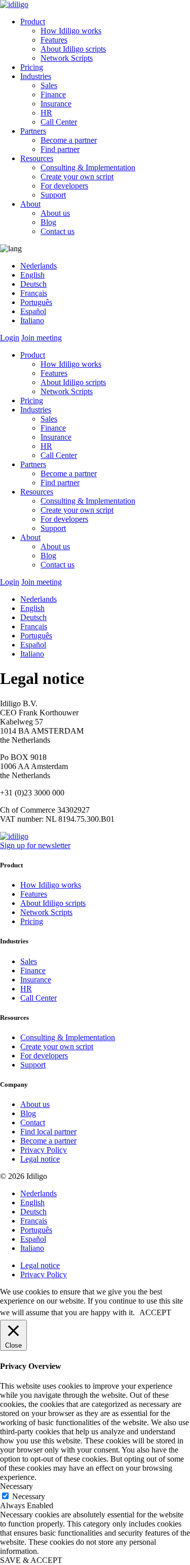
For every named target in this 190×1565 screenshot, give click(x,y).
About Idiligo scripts (73, 49)
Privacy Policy (43, 1150)
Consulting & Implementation (88, 167)
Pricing (31, 67)
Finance (53, 94)
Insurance (56, 103)
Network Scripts (67, 58)
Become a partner (69, 140)
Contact (32, 1122)
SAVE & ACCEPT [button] (31, 1560)
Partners (33, 131)
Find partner (60, 149)
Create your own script (77, 176)
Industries (35, 76)
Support (53, 194)
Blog (48, 222)
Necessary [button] (16, 1486)
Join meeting (41, 337)
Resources (36, 158)
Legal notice (40, 1159)
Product (32, 21)
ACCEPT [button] (155, 1312)
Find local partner (48, 1131)
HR (46, 112)
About (30, 204)
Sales (49, 85)
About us (55, 213)
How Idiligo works (71, 30)
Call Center (59, 122)
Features (54, 39)
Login (9, 337)
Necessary (28, 1496)
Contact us (57, 231)
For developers (64, 185)
